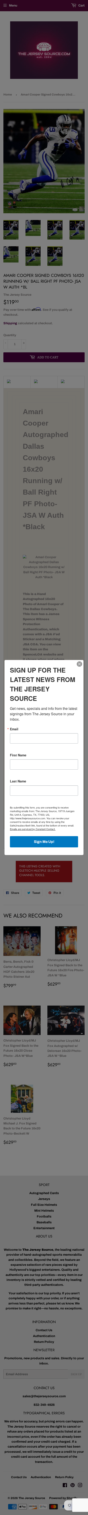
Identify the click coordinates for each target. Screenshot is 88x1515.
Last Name (18, 781)
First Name (18, 755)
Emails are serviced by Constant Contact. (33, 829)
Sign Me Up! (44, 842)
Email (14, 729)
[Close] (79, 664)
